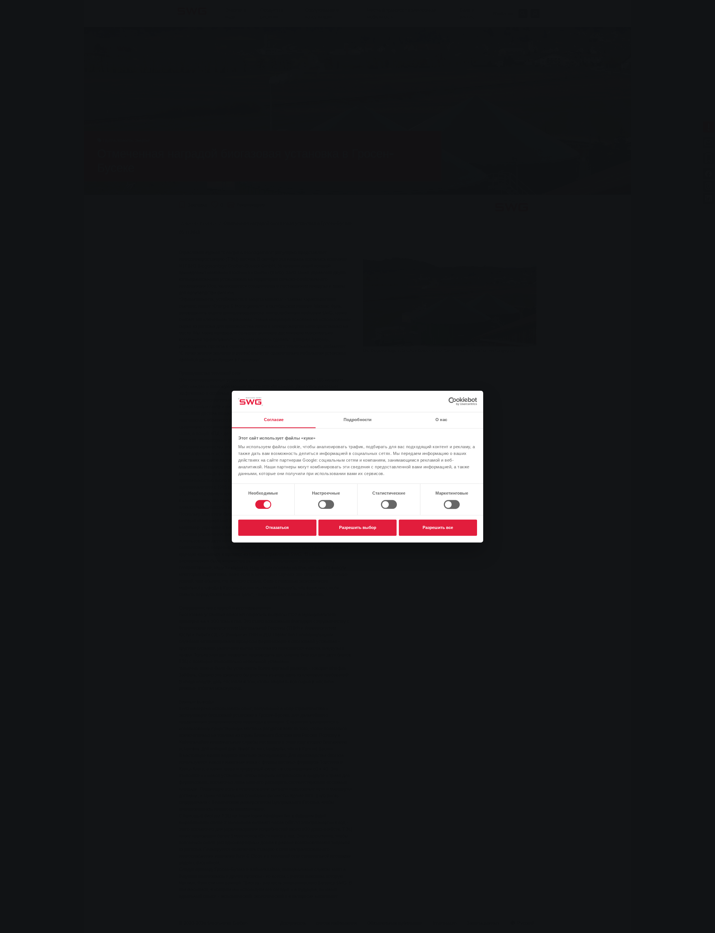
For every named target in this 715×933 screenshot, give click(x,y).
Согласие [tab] (273, 419)
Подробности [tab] (357, 419)
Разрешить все (438, 527)
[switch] (326, 504)
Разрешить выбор (357, 527)
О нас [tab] (441, 419)
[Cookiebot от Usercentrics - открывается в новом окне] (452, 401)
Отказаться (277, 527)
